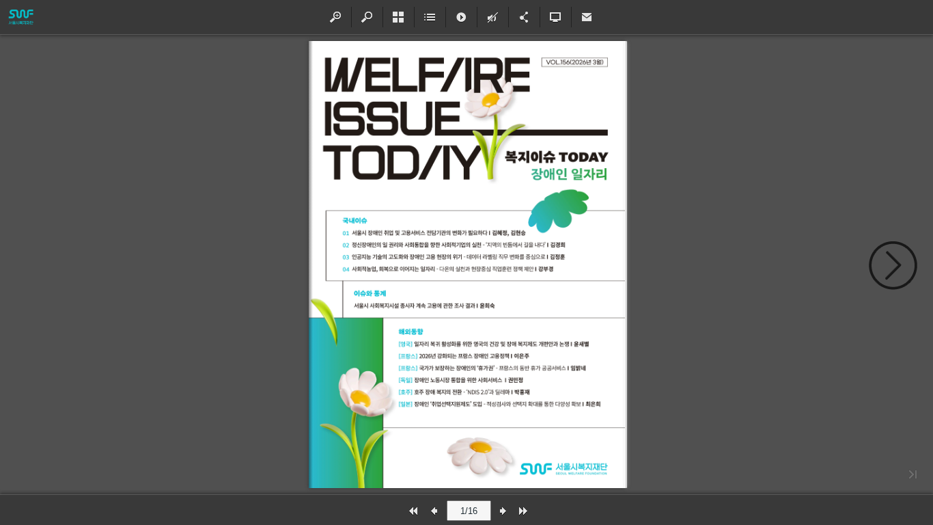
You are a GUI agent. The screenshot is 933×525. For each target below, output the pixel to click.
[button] (335, 17)
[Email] (586, 17)
